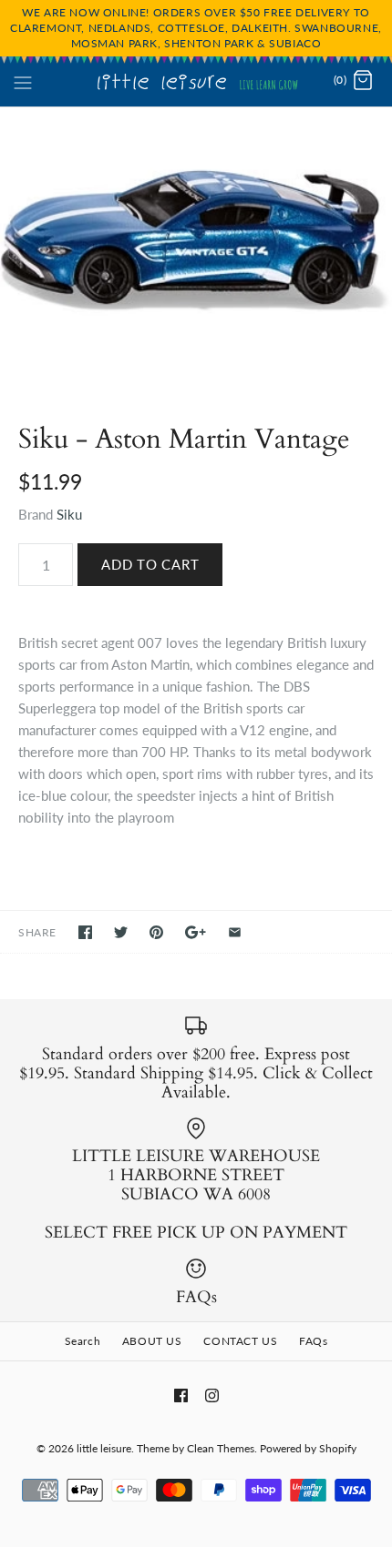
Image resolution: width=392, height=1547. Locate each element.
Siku (69, 514)
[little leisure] (196, 81)
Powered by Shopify (308, 1448)
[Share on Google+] (195, 932)
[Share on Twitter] (121, 932)
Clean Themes (220, 1448)
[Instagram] (212, 1395)
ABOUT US (152, 1341)
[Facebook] (181, 1395)
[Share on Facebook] (85, 932)
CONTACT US (240, 1341)
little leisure (104, 1448)
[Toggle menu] (23, 80)
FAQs (313, 1341)
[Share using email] (235, 932)
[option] (196, 247)
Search (83, 1341)
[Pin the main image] (156, 932)
